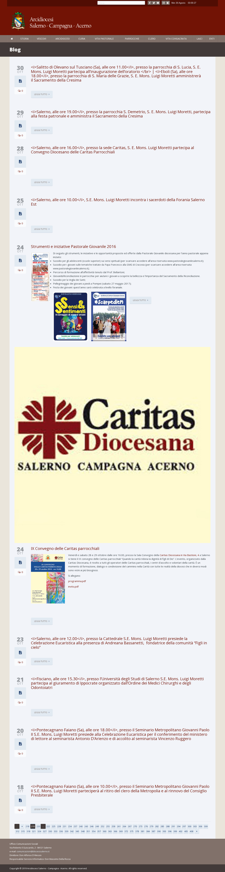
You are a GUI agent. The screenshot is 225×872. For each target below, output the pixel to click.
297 (184, 826)
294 (178, 826)
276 (146, 826)
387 (153, 831)
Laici (199, 38)
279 (151, 826)
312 (17, 831)
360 (104, 831)
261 (119, 826)
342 (72, 831)
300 (189, 826)
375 (131, 831)
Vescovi (41, 38)
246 (91, 826)
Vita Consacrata (176, 38)
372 (126, 831)
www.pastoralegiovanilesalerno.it (184, 260)
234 (70, 826)
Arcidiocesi (63, 38)
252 (102, 826)
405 (186, 831)
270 (135, 826)
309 (206, 826)
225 (53, 826)
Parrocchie (132, 38)
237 (75, 826)
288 (167, 826)
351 (88, 831)
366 (115, 831)
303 (195, 826)
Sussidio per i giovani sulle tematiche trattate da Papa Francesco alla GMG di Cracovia (99, 264)
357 (99, 831)
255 (108, 826)
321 (34, 831)
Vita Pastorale (104, 38)
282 (157, 826)
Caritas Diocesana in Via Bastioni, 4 (179, 555)
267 (129, 826)
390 (159, 831)
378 (137, 831)
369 (121, 831)
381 (142, 831)
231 (64, 826)
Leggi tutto (40, 94)
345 (77, 831)
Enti (211, 38)
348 (82, 831)
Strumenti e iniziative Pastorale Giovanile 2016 (73, 246)
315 (23, 831)
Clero (151, 38)
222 (48, 826)
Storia (24, 38)
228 (59, 826)
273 (140, 826)
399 (175, 831)
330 (50, 831)
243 (86, 826)
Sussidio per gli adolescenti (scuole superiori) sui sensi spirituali (86, 260)
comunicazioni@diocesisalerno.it (33, 851)
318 (28, 831)
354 (93, 831)
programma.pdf (77, 581)
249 (97, 826)
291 (173, 826)
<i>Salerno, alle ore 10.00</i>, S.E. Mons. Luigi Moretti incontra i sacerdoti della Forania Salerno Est (118, 202)
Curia (81, 38)
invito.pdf (73, 586)
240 (81, 826)
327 (44, 831)
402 (180, 831)
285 (162, 826)
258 (113, 826)
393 (164, 831)
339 (66, 831)
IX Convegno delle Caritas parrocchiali (65, 548)
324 (39, 831)
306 (200, 826)
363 (110, 831)
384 (148, 831)
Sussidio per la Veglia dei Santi (69, 279)
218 (27, 826)
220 (38, 826)
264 (124, 826)
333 (55, 831)
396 (169, 831)
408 (191, 831)
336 (61, 831)
